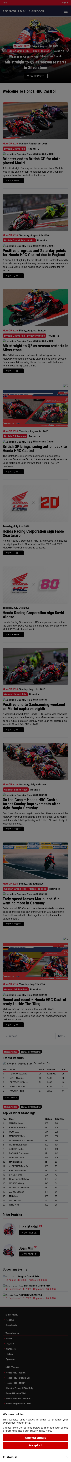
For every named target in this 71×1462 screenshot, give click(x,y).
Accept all (35, 1445)
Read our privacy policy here (34, 1430)
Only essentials (35, 1438)
